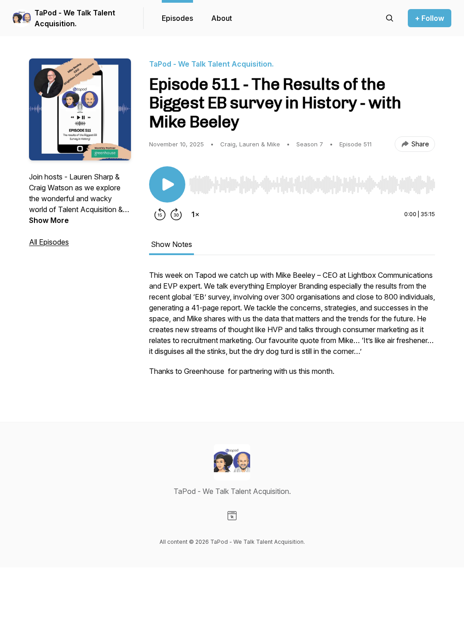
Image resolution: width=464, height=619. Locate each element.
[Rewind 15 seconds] (160, 214)
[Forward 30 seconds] (176, 214)
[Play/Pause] (167, 184)
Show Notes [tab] (171, 244)
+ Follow (429, 18)
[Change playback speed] (195, 214)
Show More (49, 220)
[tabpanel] (292, 328)
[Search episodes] (389, 18)
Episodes (177, 18)
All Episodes (49, 242)
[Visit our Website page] (232, 515)
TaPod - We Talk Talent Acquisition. (74, 18)
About (221, 18)
